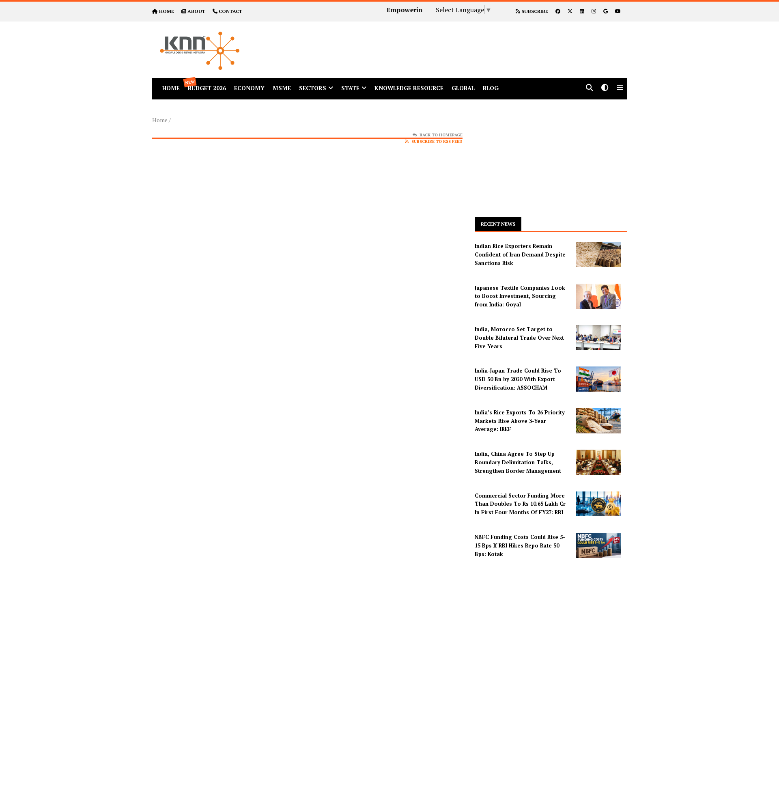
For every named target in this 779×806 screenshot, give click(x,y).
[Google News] (605, 11)
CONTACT (230, 11)
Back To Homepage (441, 135)
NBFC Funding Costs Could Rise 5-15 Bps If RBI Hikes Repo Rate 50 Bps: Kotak (520, 545)
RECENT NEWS (498, 224)
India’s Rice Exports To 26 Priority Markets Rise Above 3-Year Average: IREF (520, 421)
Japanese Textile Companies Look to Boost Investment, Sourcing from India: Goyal (520, 296)
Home (160, 120)
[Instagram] (594, 11)
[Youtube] (618, 11)
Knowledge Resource (408, 88)
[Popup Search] (589, 88)
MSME (282, 88)
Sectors (312, 88)
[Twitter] (570, 11)
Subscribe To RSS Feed (437, 141)
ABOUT (196, 11)
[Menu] (620, 88)
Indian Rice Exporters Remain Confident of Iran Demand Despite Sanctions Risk (520, 254)
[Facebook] (557, 11)
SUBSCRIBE (534, 11)
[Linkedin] (582, 11)
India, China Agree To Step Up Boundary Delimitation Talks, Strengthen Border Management (518, 462)
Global (463, 88)
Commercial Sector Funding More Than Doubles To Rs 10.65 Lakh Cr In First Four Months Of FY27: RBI (520, 504)
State (350, 88)
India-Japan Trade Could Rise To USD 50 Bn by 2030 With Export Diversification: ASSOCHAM (518, 379)
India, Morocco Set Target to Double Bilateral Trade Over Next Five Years (519, 337)
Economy (249, 88)
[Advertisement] (464, 40)
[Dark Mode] (605, 88)
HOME (166, 11)
